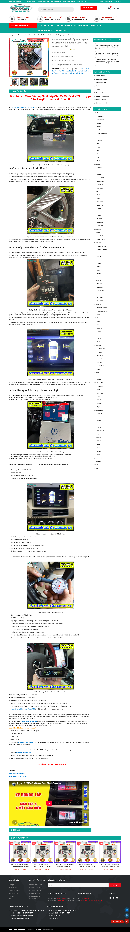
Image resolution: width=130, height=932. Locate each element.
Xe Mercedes (99, 458)
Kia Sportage (100, 225)
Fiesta (98, 342)
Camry (98, 154)
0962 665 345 (61, 898)
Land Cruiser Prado (102, 133)
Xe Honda (98, 345)
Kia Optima (100, 205)
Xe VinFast (98, 304)
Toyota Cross (100, 119)
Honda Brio (100, 352)
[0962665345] (128, 922)
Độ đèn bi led (99, 86)
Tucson (99, 263)
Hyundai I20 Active (102, 246)
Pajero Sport (100, 430)
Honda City (100, 355)
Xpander (99, 413)
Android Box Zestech (69, 1)
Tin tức (11, 896)
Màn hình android (100, 75)
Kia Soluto (99, 219)
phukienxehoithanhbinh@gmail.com (91, 900)
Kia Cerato (100, 195)
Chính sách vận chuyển (29, 1)
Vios (98, 143)
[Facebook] (110, 898)
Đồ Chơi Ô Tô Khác (100, 99)
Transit (99, 338)
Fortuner (99, 140)
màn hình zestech (56, 1)
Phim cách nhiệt (99, 92)
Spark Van (100, 393)
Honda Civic (100, 359)
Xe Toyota (98, 113)
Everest (99, 331)
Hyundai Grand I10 (102, 249)
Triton (98, 434)
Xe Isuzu (97, 232)
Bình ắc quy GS (13, 893)
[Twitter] (113, 898)
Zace (98, 160)
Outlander (99, 417)
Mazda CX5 (100, 184)
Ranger (99, 321)
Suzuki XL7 (100, 301)
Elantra (99, 256)
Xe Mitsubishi (99, 410)
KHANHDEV (38, 929)
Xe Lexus (98, 229)
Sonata (99, 277)
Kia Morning (100, 201)
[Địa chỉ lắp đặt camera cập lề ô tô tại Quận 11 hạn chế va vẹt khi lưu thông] (65, 852)
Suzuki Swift (100, 290)
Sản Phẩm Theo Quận (67, 69)
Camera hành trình (100, 82)
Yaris (98, 147)
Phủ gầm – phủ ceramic (102, 96)
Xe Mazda (98, 164)
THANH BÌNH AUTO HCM (25, 742)
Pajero (99, 427)
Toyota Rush (100, 116)
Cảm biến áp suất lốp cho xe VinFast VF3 (23, 107)
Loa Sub (97, 89)
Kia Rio (99, 208)
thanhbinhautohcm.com (23, 752)
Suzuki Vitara (100, 297)
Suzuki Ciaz (100, 294)
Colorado (99, 403)
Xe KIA (97, 191)
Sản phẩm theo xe (14, 890)
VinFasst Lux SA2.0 (102, 311)
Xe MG (97, 372)
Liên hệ (11, 899)
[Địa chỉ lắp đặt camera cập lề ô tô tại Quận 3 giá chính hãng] (42, 852)
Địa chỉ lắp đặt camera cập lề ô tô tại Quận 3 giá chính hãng (43, 866)
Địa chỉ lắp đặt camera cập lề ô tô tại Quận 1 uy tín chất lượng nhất (87, 866)
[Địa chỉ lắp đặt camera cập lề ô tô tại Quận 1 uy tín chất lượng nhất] (87, 852)
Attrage (99, 424)
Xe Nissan (98, 437)
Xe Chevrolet (99, 383)
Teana (98, 447)
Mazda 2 (99, 167)
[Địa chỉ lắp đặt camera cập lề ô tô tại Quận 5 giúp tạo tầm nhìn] (110, 852)
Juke (98, 454)
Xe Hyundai (98, 242)
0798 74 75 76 (62, 900)
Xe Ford (97, 318)
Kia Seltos (99, 215)
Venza (98, 126)
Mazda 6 (99, 174)
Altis (98, 150)
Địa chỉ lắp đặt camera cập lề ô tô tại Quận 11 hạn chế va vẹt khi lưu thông (65, 866)
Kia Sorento (100, 222)
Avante (99, 273)
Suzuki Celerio (101, 283)
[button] (45, 40)
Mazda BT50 (100, 178)
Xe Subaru (98, 465)
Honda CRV (100, 362)
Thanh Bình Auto (81, 1)
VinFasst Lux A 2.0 (102, 307)
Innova (99, 137)
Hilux (98, 157)
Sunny (98, 444)
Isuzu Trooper (101, 239)
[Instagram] (117, 898)
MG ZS (99, 379)
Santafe (99, 266)
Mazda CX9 (100, 188)
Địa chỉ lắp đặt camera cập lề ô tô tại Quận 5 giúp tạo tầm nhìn (110, 866)
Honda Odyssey (101, 365)
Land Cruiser (100, 130)
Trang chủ (12, 35)
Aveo (98, 389)
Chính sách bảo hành (15, 1)
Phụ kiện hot (13, 887)
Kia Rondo (100, 212)
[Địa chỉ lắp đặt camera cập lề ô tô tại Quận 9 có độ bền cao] (20, 852)
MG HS (99, 376)
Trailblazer (100, 386)
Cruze (98, 396)
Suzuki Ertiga (100, 287)
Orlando (99, 400)
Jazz (98, 369)
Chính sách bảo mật (43, 1)
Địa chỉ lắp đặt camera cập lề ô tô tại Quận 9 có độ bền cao (20, 866)
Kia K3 (98, 198)
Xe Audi (97, 468)
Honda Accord (101, 348)
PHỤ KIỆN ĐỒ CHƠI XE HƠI (17, 929)
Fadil (98, 314)
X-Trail (98, 441)
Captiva (99, 406)
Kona (98, 253)
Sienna (99, 123)
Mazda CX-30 (100, 181)
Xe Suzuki (98, 280)
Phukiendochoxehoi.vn (29, 721)
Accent (99, 260)
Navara (99, 451)
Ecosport (99, 328)
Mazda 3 (99, 171)
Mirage (99, 420)
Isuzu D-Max (100, 236)
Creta (98, 270)
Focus (98, 324)
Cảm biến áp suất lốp (101, 79)
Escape (99, 335)
